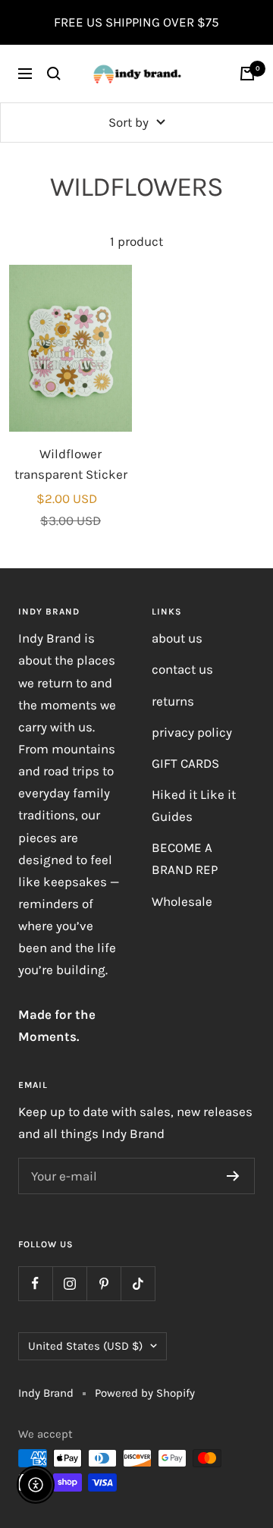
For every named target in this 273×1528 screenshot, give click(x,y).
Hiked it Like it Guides (194, 805)
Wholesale (182, 901)
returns (173, 701)
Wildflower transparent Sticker (70, 464)
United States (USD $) (85, 1346)
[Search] (54, 73)
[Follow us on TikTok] (138, 1283)
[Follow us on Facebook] (35, 1283)
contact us (182, 669)
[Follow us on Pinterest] (103, 1283)
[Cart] (247, 73)
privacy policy (192, 732)
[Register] (233, 1176)
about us (177, 638)
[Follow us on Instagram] (69, 1283)
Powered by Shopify (145, 1393)
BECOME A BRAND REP (185, 858)
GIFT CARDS (185, 763)
